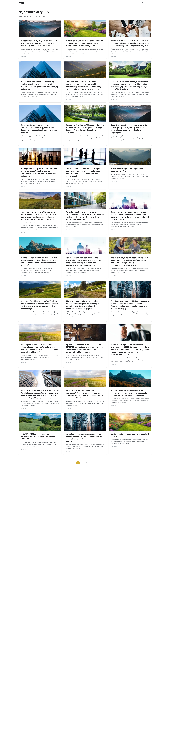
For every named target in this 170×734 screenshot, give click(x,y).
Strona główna (147, 3)
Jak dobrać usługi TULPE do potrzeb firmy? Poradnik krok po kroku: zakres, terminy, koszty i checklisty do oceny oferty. (84, 43)
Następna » (89, 463)
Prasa (21, 3)
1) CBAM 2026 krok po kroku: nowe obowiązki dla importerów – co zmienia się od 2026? (39, 436)
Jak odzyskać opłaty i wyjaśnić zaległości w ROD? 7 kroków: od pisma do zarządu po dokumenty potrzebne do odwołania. (39, 43)
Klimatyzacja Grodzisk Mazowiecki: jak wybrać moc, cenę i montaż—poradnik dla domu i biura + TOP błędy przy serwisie (129, 392)
